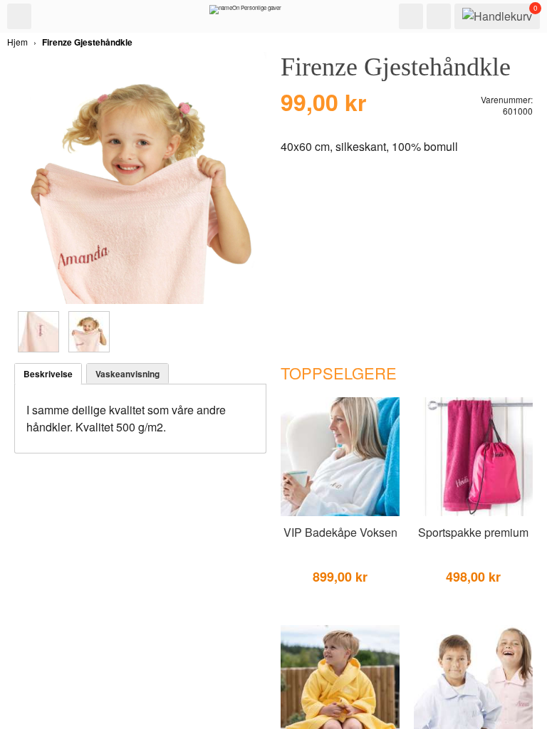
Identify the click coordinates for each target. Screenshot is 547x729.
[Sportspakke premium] (473, 513)
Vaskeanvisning (127, 373)
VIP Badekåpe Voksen (340, 532)
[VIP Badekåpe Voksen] (340, 513)
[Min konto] (439, 16)
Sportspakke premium (473, 532)
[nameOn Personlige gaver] (245, 13)
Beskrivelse (48, 373)
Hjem (17, 42)
